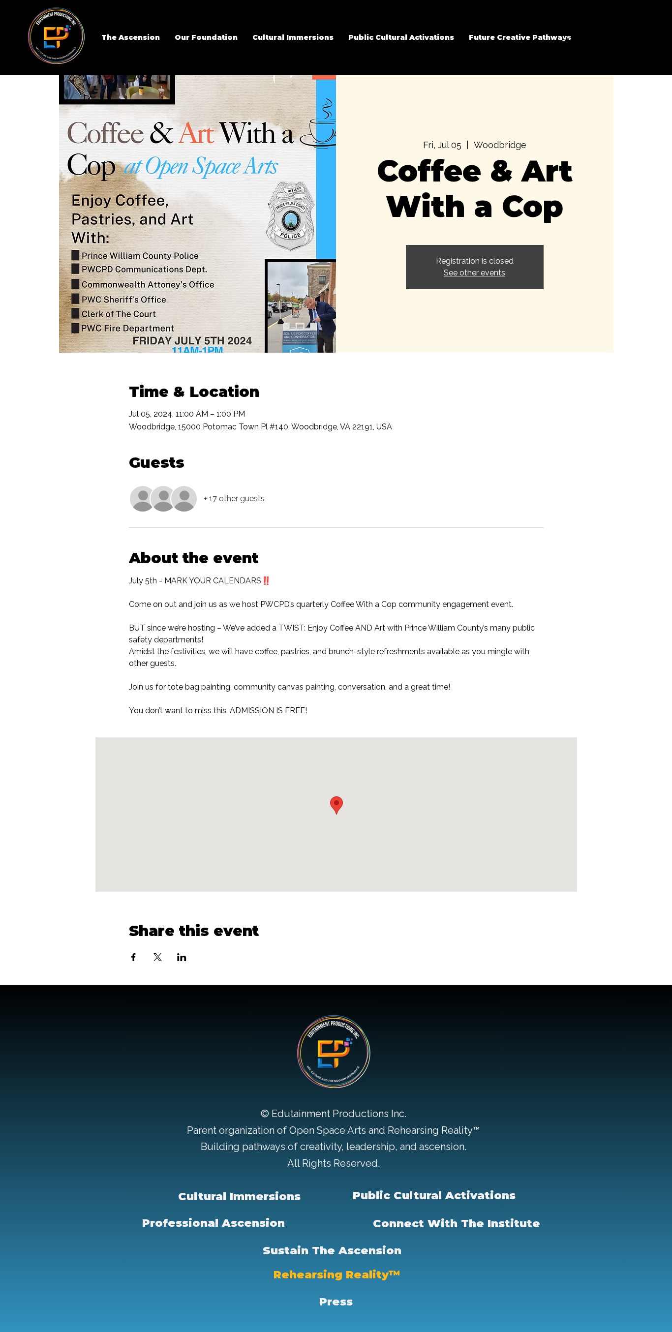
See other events (474, 272)
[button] (206, 37)
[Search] (566, 38)
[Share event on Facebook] (133, 957)
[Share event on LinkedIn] (181, 957)
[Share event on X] (157, 957)
